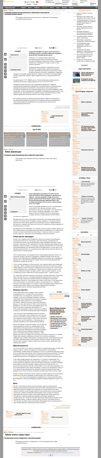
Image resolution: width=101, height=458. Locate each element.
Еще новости (84, 65)
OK (50, 455)
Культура (64, 7)
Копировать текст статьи (5, 77)
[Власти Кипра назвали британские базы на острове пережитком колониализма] (59, 300)
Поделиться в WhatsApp (5, 67)
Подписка (29, 4)
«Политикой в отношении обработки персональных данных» (58, 452)
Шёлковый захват (93, 4)
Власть (30, 7)
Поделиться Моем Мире (5, 59)
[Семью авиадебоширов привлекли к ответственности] (76, 114)
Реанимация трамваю (16, 69)
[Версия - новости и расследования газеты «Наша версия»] (14, 3)
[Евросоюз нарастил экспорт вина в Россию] (9, 414)
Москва (71, 7)
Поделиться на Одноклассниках (5, 64)
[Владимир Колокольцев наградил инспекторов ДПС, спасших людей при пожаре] (76, 168)
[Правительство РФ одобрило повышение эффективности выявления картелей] (76, 187)
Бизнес (52, 7)
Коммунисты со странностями (59, 5)
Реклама (35, 4)
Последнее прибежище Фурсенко (75, 5)
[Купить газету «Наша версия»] (26, 2)
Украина (23, 7)
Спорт (57, 7)
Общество (44, 7)
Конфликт (37, 7)
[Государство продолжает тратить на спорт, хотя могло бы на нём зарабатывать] (45, 417)
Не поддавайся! (14, 211)
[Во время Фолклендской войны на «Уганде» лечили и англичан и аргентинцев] (45, 116)
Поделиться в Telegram (5, 74)
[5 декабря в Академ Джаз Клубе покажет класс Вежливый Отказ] (76, 223)
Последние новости (84, 10)
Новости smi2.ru (8, 431)
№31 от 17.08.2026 (30, 2)
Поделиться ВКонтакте (5, 54)
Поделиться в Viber (5, 70)
